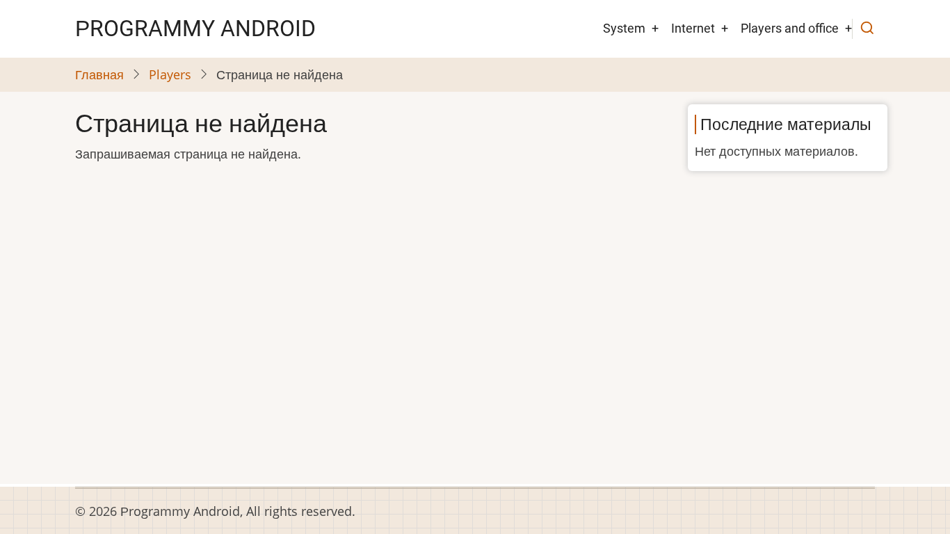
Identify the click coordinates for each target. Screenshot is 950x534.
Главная (99, 74)
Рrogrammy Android (195, 28)
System (624, 28)
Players (170, 74)
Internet (693, 28)
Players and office (790, 28)
